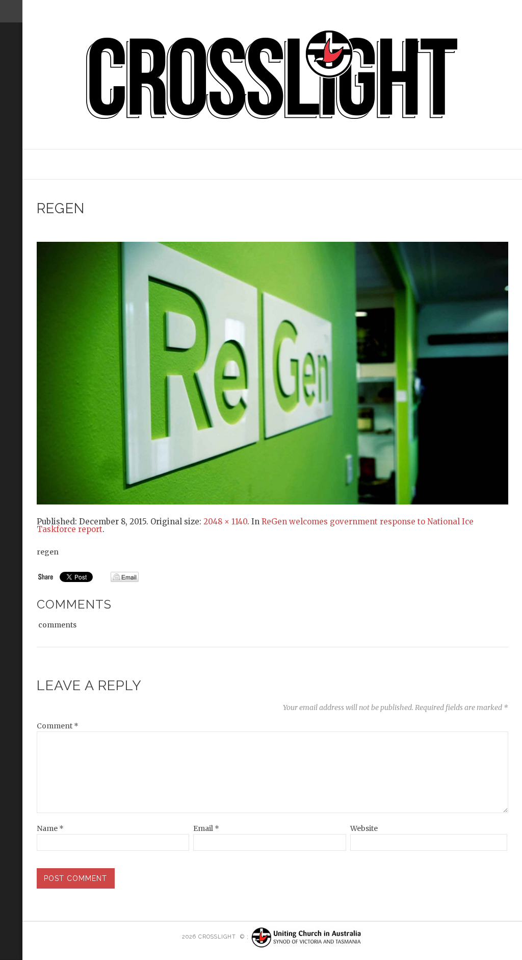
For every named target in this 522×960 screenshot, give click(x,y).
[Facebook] (9, 113)
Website (364, 828)
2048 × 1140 (225, 521)
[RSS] (11, 64)
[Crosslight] (272, 75)
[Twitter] (9, 100)
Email (206, 828)
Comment (58, 725)
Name (50, 828)
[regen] (272, 372)
